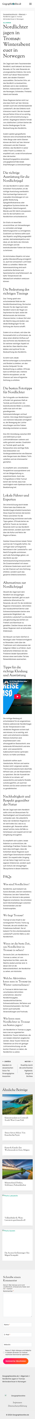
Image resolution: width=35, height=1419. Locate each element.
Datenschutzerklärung (17, 1406)
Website (7, 1345)
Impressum (17, 1402)
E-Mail (7, 1335)
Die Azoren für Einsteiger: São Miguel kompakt (17, 1254)
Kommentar (8, 1291)
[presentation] (17, 1104)
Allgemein (22, 14)
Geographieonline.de (10, 14)
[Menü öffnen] (30, 4)
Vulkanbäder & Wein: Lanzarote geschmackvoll (15, 1219)
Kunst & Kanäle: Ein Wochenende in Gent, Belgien (17, 1149)
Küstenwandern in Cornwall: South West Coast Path (16, 1119)
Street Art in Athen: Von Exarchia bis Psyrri (15, 1134)
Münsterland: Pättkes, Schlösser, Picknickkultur (15, 1184)
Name (7, 1325)
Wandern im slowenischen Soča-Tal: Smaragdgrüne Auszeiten (8, 1069)
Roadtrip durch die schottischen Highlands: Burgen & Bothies (26, 1069)
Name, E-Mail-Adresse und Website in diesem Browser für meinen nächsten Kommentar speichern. (18, 1352)
